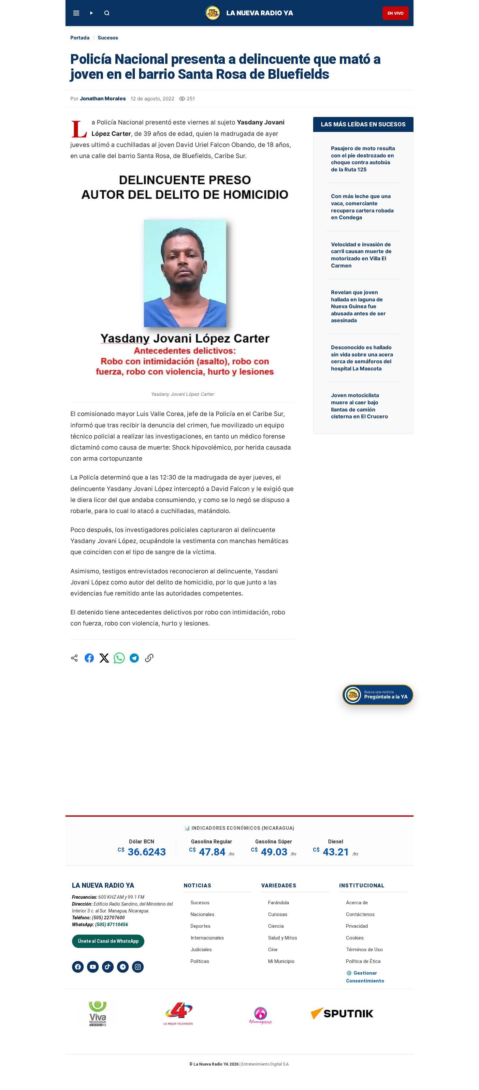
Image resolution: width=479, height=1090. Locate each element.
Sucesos (108, 38)
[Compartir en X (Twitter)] (104, 658)
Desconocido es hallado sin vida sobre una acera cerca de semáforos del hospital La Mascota (362, 358)
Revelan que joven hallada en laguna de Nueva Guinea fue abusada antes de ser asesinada (358, 306)
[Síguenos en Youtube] (93, 967)
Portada (80, 38)
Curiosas (277, 914)
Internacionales (207, 938)
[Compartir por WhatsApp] (119, 658)
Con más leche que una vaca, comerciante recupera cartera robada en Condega (362, 207)
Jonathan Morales (103, 98)
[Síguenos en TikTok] (108, 967)
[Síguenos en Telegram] (123, 967)
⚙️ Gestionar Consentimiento (365, 977)
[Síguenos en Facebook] (78, 967)
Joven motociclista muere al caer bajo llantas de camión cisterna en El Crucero (359, 406)
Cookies (355, 938)
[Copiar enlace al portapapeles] (149, 658)
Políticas (200, 961)
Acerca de (357, 903)
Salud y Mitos (282, 938)
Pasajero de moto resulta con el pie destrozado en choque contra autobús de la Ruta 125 (363, 159)
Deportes (200, 926)
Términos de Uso (364, 950)
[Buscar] (106, 13)
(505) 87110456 (111, 924)
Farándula (278, 903)
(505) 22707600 (108, 917)
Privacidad (357, 926)
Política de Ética (363, 961)
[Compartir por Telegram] (134, 658)
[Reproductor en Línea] (91, 13)
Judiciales (201, 950)
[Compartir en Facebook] (89, 658)
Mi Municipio (281, 961)
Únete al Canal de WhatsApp (108, 941)
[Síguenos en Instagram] (138, 967)
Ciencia (276, 926)
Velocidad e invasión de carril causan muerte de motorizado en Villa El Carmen (361, 255)
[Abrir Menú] (76, 13)
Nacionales (202, 914)
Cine (273, 950)
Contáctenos (360, 914)
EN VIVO (395, 13)
